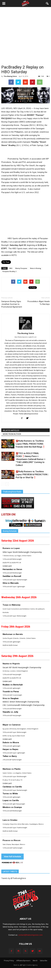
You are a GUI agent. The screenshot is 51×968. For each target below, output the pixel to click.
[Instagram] (18, 951)
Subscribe (43, 960)
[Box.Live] (12, 863)
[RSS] (25, 951)
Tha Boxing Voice (10, 76)
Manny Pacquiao (21, 268)
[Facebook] (23, 418)
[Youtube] (39, 951)
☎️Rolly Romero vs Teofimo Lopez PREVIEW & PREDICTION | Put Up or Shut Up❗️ (32, 474)
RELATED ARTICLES (11, 430)
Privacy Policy (9, 960)
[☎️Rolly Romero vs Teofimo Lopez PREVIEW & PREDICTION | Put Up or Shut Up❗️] (7, 474)
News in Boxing (35, 268)
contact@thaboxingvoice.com (30, 935)
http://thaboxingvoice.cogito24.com (25, 337)
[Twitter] (28, 418)
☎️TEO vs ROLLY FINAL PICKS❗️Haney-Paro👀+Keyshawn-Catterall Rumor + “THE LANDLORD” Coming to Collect (30, 459)
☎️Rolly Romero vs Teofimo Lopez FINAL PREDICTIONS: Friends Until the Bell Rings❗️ (30, 444)
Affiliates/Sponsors (23, 960)
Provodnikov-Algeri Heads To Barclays (38, 302)
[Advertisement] (25, 38)
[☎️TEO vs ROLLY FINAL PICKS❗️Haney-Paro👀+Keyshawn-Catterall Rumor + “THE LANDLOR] (7, 456)
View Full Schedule (12, 856)
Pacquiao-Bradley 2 (9, 271)
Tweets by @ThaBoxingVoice (13, 878)
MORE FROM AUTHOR (12, 434)
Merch (35, 960)
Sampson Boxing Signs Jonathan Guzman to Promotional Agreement (11, 304)
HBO (10, 268)
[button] (47, 3)
